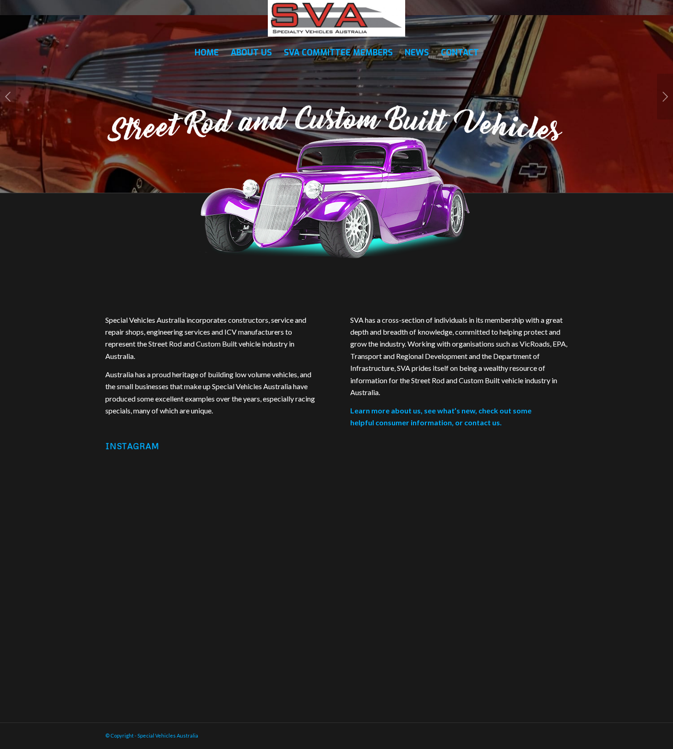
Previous (8, 96)
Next (665, 96)
